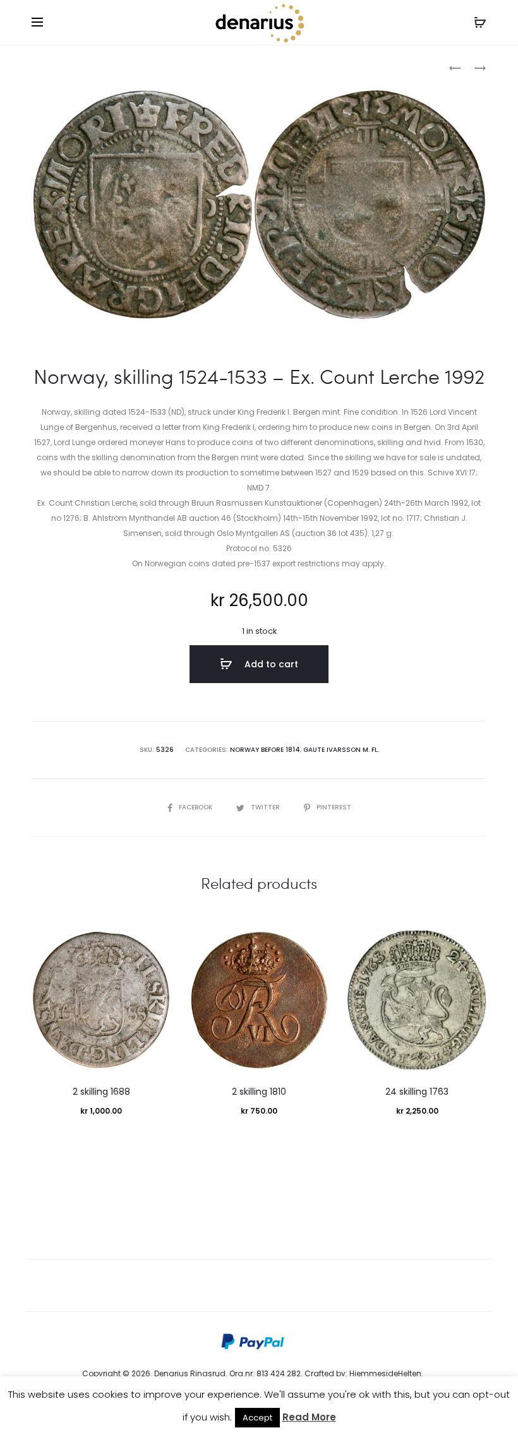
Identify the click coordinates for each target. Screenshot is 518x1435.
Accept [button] (257, 1418)
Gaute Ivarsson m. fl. (341, 749)
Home (43, 66)
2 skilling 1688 (101, 1091)
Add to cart (270, 664)
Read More (309, 1417)
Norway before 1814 (104, 66)
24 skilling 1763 (417, 1091)
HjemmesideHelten (385, 1373)
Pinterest (333, 807)
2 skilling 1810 (259, 1091)
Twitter (266, 807)
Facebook (196, 807)
